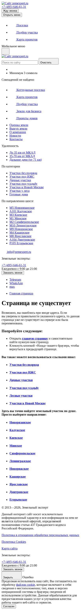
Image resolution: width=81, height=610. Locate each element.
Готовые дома (18, 194)
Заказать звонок (12, 272)
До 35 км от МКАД (22, 152)
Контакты (16, 139)
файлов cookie (25, 584)
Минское (18, 218)
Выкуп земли (18, 128)
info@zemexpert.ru (18, 251)
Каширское (19, 232)
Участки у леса (19, 190)
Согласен (8, 606)
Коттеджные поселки (30, 90)
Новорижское (21, 229)
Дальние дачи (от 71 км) (25, 159)
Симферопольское (24, 222)
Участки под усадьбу (23, 183)
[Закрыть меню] (5, 51)
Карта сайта (9, 548)
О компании (17, 132)
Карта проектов (27, 39)
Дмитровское (22, 239)
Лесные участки (20, 395)
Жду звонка (10, 10)
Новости (15, 135)
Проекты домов (27, 118)
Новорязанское (22, 207)
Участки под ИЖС (21, 176)
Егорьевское (21, 243)
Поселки (22, 25)
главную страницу (35, 338)
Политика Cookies (14, 541)
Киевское (18, 214)
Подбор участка (27, 32)
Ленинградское (23, 225)
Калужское (20, 211)
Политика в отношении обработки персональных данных (40, 535)
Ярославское (20, 236)
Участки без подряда (23, 173)
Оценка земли (18, 125)
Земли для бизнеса (28, 111)
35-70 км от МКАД (22, 156)
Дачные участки (20, 180)
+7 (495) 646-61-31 (14, 6)
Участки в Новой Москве (26, 187)
